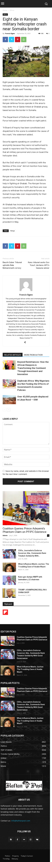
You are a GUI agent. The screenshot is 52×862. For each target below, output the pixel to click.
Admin (5, 535)
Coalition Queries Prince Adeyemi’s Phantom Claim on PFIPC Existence (24, 530)
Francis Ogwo (10, 33)
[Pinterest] (17, 39)
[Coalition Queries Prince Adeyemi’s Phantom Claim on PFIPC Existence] (26, 508)
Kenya (12, 231)
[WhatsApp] (23, 39)
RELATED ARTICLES (12, 355)
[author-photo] (26, 291)
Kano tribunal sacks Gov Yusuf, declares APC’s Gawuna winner (38, 265)
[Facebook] (5, 39)
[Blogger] (10, 839)
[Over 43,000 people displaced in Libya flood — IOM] (9, 399)
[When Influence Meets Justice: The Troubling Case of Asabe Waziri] (9, 567)
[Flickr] (24, 839)
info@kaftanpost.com (20, 820)
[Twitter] (11, 39)
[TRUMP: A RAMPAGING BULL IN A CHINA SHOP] (9, 593)
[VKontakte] (37, 839)
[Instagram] (30, 839)
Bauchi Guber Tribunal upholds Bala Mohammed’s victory (12, 265)
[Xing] (26, 342)
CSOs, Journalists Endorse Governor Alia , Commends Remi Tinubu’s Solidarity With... (32, 553)
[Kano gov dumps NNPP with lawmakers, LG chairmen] (9, 580)
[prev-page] (4, 409)
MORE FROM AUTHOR (33, 355)
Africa (12, 10)
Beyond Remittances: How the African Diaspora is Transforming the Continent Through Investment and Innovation (33, 368)
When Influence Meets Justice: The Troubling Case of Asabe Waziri (30, 669)
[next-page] (8, 409)
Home (5, 10)
